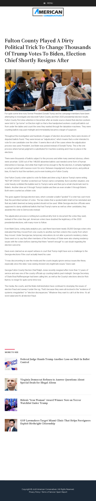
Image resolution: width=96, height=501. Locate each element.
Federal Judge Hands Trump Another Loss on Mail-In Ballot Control (55, 360)
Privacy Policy (34, 492)
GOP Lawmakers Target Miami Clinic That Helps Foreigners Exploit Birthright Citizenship (55, 422)
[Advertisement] (50, 25)
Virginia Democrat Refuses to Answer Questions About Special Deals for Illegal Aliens (52, 381)
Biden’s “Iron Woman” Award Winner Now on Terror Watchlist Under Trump (50, 401)
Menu (50, 3)
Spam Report (61, 492)
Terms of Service (48, 492)
